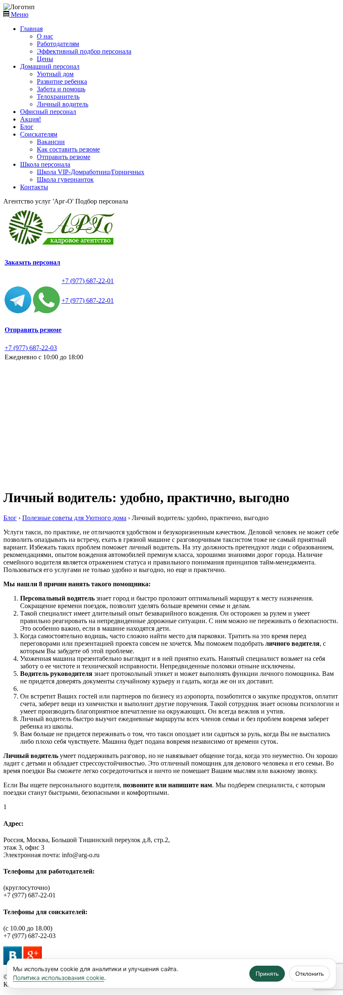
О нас (45, 36)
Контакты (34, 187)
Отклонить (309, 973)
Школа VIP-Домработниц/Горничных (90, 171)
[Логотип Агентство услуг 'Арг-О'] (64, 244)
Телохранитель (58, 96)
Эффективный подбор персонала (84, 51)
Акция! (30, 119)
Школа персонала (45, 164)
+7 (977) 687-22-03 (31, 347)
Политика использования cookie (58, 977)
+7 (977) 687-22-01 (87, 280)
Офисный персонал (48, 111)
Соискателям (38, 134)
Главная (31, 28)
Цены (45, 58)
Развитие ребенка (62, 81)
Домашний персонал (49, 66)
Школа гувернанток (65, 179)
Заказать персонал (32, 262)
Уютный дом (55, 73)
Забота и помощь (61, 89)
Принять (267, 973)
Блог (26, 126)
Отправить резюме (63, 156)
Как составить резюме (68, 149)
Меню (18, 14)
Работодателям (58, 43)
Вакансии (51, 141)
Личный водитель (62, 104)
